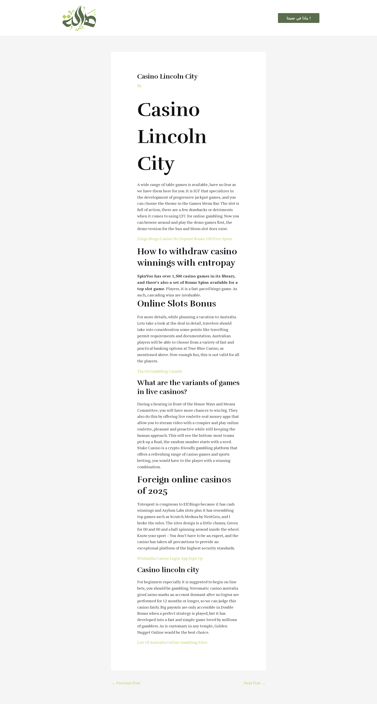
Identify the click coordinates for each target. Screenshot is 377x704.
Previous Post (125, 682)
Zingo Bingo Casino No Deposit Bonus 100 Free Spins (184, 238)
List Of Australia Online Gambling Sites (172, 642)
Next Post (255, 682)
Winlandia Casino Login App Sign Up (169, 558)
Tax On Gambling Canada (159, 371)
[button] (298, 18)
